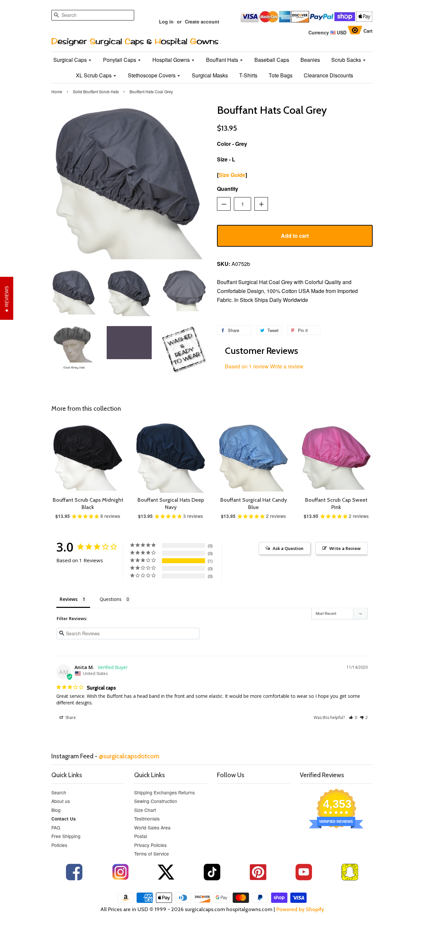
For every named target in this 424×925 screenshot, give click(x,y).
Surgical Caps (70, 59)
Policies (59, 845)
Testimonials (147, 818)
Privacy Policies (150, 845)
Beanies (310, 59)
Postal (140, 836)
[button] (353, 717)
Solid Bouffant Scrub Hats (96, 91)
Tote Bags (280, 75)
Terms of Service (151, 853)
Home (56, 91)
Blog (56, 810)
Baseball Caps (271, 59)
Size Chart (145, 810)
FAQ (55, 827)
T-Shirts (248, 75)
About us (60, 801)
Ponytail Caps (120, 59)
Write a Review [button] (345, 548)
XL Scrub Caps (94, 75)
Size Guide (232, 175)
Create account (202, 21)
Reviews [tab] (69, 599)
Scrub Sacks (346, 59)
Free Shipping (65, 836)
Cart (368, 30)
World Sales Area (152, 827)
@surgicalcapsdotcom (129, 756)
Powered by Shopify (300, 909)
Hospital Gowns (171, 59)
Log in (166, 21)
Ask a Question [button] (288, 548)
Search (58, 792)
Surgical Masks (210, 75)
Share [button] (70, 717)
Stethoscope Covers (152, 75)
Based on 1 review (247, 366)
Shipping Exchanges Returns (164, 792)
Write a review (286, 366)
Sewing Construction (155, 801)
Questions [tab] (111, 599)
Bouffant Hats (222, 59)
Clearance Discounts (328, 75)
